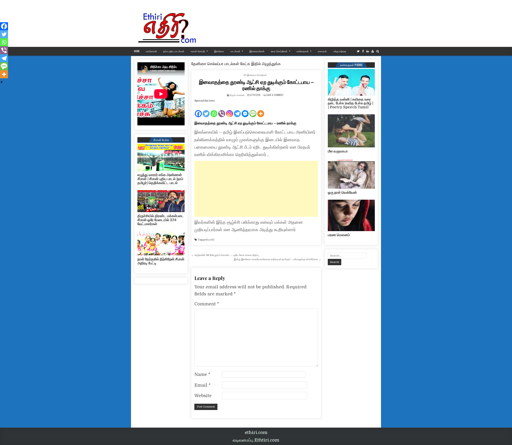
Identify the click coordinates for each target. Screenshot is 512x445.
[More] (260, 110)
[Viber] (221, 110)
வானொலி (151, 51)
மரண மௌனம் (339, 235)
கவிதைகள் (303, 51)
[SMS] (252, 110)
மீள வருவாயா (338, 151)
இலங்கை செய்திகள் (257, 75)
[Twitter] (358, 51)
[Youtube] (372, 51)
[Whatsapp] (213, 110)
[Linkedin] (367, 51)
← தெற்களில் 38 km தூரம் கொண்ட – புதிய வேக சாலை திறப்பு (225, 255)
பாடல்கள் (235, 51)
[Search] (377, 51)
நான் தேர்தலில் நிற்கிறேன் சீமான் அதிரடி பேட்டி (160, 261)
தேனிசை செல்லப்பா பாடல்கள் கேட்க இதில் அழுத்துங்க (236, 63)
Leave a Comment (275, 95)
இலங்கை (219, 51)
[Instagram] (229, 110)
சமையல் (322, 51)
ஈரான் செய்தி (198, 51)
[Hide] (1, 82)
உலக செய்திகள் (279, 51)
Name (202, 374)
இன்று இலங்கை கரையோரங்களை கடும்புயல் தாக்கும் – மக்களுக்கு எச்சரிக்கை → (277, 259)
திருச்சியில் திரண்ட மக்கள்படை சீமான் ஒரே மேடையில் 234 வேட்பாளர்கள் (160, 220)
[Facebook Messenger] (245, 110)
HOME (137, 51)
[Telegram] (237, 110)
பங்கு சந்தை (339, 51)
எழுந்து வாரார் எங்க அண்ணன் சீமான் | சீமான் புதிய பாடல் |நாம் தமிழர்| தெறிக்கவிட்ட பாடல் (160, 179)
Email (202, 385)
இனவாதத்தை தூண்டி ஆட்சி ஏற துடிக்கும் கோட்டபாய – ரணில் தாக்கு (256, 85)
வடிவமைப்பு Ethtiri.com (256, 440)
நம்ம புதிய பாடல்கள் (173, 51)
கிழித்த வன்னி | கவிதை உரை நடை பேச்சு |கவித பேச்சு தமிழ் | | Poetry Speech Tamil (350, 103)
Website (203, 395)
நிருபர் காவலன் (237, 95)
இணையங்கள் (256, 51)
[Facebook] (363, 51)
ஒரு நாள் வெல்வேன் (342, 192)
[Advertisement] (256, 189)
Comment (206, 303)
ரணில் (211, 239)
